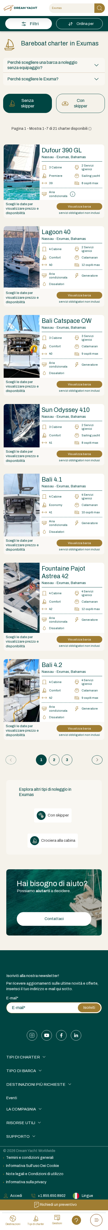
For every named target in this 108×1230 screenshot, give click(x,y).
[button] (54, 65)
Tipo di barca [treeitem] (21, 1071)
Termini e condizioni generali (29, 1158)
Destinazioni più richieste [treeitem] (36, 1084)
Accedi (16, 1196)
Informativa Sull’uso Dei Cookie (32, 1166)
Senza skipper (27, 103)
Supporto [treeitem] (18, 1136)
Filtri (34, 23)
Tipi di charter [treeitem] (23, 1057)
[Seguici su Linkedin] (76, 1035)
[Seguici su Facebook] (61, 1035)
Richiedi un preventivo (58, 1205)
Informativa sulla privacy (26, 1182)
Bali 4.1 (52, 479)
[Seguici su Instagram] (32, 1035)
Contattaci (54, 919)
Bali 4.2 (52, 665)
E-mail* (12, 998)
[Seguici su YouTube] (46, 1035)
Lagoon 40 (56, 232)
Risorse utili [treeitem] (20, 1123)
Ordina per (85, 24)
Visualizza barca (79, 206)
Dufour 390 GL (62, 150)
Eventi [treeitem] (11, 1098)
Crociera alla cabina (57, 840)
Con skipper (80, 103)
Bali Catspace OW (66, 321)
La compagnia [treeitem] (21, 1109)
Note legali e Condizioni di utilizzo (34, 1174)
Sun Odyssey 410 (66, 410)
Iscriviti (89, 1008)
